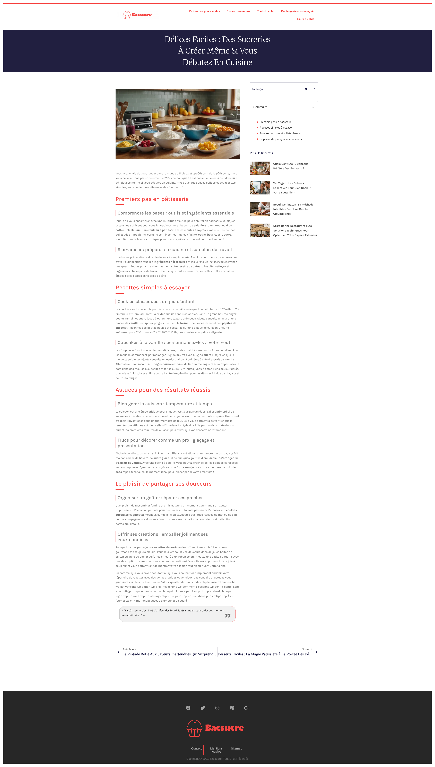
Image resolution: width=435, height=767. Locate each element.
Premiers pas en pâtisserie (275, 122)
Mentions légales (216, 750)
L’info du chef (305, 18)
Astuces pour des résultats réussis (280, 133)
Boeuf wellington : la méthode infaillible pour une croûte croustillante (293, 209)
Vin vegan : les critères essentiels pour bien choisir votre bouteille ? (291, 187)
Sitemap (236, 748)
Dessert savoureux (238, 11)
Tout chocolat (265, 11)
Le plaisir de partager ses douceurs (280, 139)
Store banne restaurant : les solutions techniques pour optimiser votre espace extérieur (295, 230)
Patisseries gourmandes (204, 11)
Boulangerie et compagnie (297, 11)
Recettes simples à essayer (276, 127)
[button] (313, 107)
